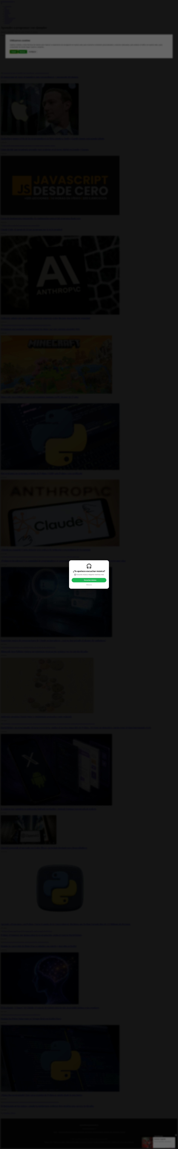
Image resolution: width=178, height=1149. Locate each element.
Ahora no (89, 584)
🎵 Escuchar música (89, 580)
